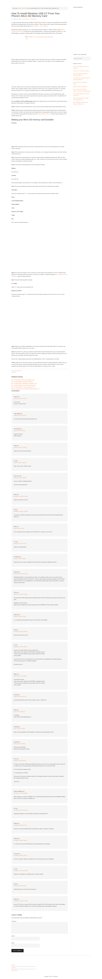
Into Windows (18, 2)
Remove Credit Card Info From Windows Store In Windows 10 (25, 388)
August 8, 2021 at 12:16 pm (20, 415)
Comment (14, 921)
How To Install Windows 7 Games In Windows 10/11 (23, 387)
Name (13, 936)
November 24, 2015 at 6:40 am (20, 631)
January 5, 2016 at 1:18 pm (20, 616)
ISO (15, 372)
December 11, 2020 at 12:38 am (21, 511)
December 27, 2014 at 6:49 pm (20, 793)
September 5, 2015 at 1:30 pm (20, 646)
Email (13, 942)
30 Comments (33, 19)
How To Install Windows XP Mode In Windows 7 (22, 381)
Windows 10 (24, 8)
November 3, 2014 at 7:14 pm (20, 855)
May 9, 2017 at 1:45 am (19, 528)
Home (19, 8)
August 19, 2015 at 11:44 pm (20, 676)
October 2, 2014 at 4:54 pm (20, 885)
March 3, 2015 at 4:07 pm (19, 743)
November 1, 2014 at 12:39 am (20, 870)
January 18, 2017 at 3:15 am (20, 543)
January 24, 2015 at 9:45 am (20, 760)
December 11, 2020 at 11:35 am (21, 496)
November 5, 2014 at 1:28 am (20, 840)
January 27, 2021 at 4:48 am (20, 462)
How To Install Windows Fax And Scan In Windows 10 (23, 385)
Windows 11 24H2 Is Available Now (80, 86)
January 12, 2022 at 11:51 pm (20, 398)
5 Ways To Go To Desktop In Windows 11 (81, 70)
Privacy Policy (14, 970)
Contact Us (13, 967)
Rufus (62, 31)
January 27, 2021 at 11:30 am (20, 447)
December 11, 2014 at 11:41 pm (21, 810)
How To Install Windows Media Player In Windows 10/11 (24, 383)
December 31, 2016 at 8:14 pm (20, 573)
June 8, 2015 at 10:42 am (19, 711)
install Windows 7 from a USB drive (40, 26)
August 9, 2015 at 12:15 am (20, 696)
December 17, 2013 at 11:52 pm (21, 900)
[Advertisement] (39, 75)
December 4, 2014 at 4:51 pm (20, 825)
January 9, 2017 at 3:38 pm (20, 558)
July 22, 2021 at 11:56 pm (19, 430)
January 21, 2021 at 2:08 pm (20, 477)
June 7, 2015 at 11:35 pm (19, 728)
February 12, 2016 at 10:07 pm (20, 594)
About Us (13, 964)
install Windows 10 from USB (45, 113)
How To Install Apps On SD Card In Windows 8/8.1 (23, 379)
